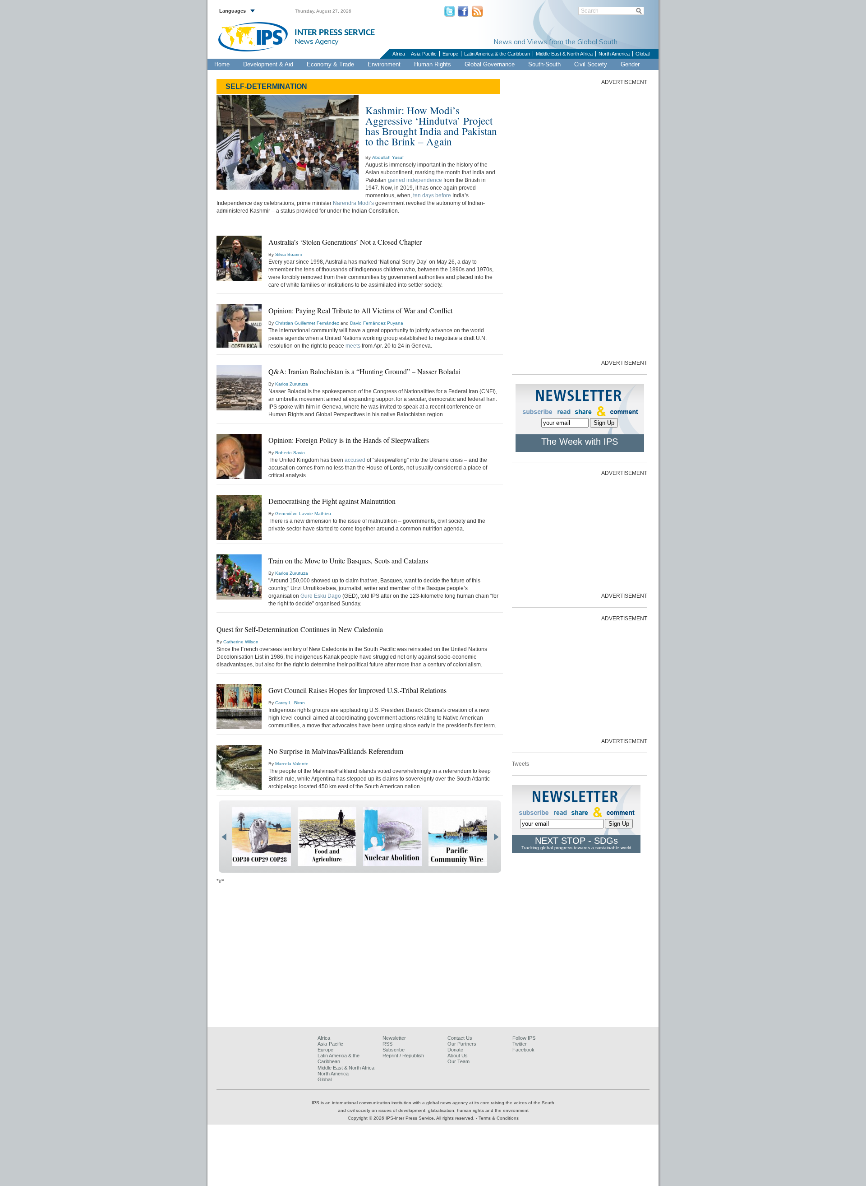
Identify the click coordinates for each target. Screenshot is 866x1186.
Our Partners (461, 1043)
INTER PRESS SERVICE (335, 32)
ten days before (432, 195)
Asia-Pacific (424, 53)
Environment (384, 64)
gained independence (415, 180)
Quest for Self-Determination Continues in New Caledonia (299, 629)
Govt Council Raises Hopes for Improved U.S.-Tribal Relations (357, 690)
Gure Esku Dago (320, 596)
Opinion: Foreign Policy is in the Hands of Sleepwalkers (348, 440)
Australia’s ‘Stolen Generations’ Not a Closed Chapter (345, 242)
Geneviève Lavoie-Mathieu (303, 513)
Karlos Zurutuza (291, 383)
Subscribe (393, 1049)
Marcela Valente (292, 763)
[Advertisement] (579, 221)
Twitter (519, 1043)
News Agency (317, 41)
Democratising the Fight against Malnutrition (332, 501)
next (495, 837)
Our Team (458, 1061)
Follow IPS (523, 1038)
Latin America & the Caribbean (497, 53)
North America (614, 53)
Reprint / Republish (403, 1055)
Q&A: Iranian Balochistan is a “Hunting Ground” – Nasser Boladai (364, 371)
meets (352, 346)
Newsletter (394, 1038)
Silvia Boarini (288, 254)
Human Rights (432, 64)
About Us (457, 1055)
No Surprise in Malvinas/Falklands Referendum (335, 751)
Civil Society (590, 64)
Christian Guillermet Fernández (307, 323)
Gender (630, 64)
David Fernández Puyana (376, 323)
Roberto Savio (290, 452)
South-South (544, 64)
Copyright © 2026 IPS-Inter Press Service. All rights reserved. (412, 1118)
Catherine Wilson (240, 641)
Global (643, 53)
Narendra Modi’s (353, 203)
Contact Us (459, 1038)
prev (223, 837)
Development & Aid (268, 64)
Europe (450, 53)
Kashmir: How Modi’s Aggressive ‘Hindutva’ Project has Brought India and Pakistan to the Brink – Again (431, 125)
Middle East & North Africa (564, 53)
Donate (455, 1049)
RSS (387, 1043)
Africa (398, 53)
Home (222, 64)
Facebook (523, 1049)
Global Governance (490, 64)
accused (355, 460)
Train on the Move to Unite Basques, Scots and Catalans (348, 560)
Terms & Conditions (499, 1118)
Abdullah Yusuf (388, 157)
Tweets (520, 764)
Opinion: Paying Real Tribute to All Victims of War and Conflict (360, 310)
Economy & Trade (330, 64)
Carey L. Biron (290, 702)
